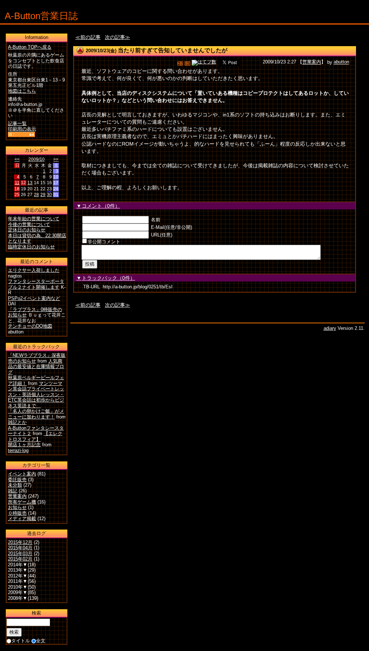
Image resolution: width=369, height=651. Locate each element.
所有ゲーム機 (22, 502)
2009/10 (36, 159)
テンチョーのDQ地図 (30, 326)
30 (49, 194)
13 (29, 182)
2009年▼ (17, 592)
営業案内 (311, 62)
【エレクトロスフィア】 (35, 436)
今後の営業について (29, 224)
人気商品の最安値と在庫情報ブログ (36, 366)
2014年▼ (17, 564)
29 (42, 194)
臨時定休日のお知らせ (31, 246)
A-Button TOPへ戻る (30, 47)
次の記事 (115, 37)
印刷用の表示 (22, 129)
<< (16, 159)
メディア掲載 (22, 518)
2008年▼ (17, 598)
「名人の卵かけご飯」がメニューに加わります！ (36, 414)
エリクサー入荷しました (33, 270)
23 (49, 188)
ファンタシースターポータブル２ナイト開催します (36, 284)
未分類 (15, 485)
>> (55, 159)
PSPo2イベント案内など (34, 298)
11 (17, 182)
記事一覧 (17, 123)
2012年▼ (17, 576)
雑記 (12, 490)
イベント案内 (22, 474)
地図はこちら (22, 91)
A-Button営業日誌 (41, 16)
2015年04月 (20, 547)
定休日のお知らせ (26, 229)
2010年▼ (17, 587)
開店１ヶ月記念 (24, 444)
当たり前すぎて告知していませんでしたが (172, 50)
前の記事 (90, 37)
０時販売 (17, 513)
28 (36, 194)
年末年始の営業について (33, 218)
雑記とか (17, 422)
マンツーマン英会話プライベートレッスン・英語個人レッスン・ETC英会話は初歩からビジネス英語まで (36, 394)
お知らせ (17, 507)
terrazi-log (18, 450)
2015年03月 (20, 553)
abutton (341, 62)
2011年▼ (17, 581)
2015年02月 (20, 559)
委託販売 (17, 479)
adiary (330, 328)
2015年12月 (20, 542)
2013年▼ (17, 570)
